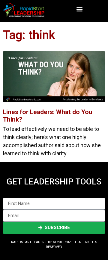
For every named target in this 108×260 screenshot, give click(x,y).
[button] (79, 9)
